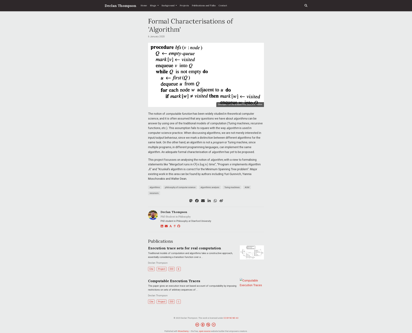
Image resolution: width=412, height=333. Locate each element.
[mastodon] (190, 200)
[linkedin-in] (209, 200)
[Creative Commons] (206, 325)
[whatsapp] (215, 200)
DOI (171, 269)
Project (161, 269)
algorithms (155, 187)
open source (205, 331)
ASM (247, 187)
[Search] (305, 6)
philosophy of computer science (180, 187)
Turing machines (232, 187)
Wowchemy (183, 331)
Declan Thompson (120, 5)
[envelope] (203, 200)
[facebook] (196, 200)
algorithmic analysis (210, 187)
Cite (151, 269)
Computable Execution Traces (174, 281)
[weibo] (221, 200)
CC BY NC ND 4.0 (231, 318)
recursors (154, 193)
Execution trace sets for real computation (184, 248)
